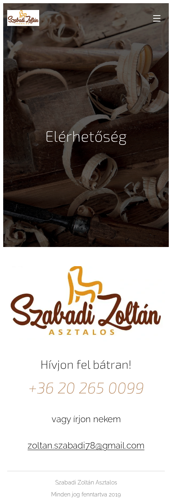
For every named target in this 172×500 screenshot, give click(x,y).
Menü (157, 18)
